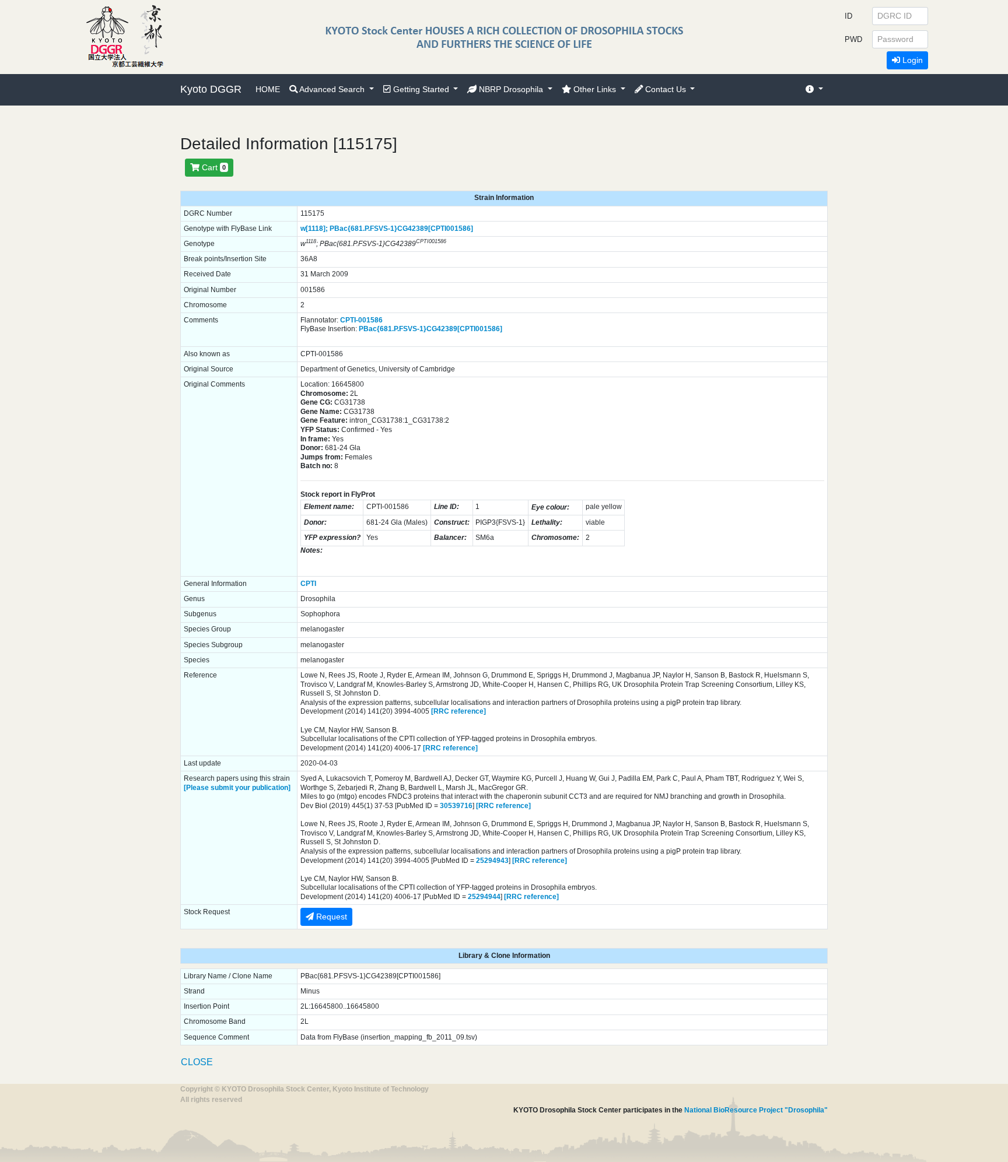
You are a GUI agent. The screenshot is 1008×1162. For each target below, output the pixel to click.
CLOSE (197, 1062)
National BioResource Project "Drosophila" (756, 1110)
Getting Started (421, 89)
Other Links (594, 89)
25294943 (492, 860)
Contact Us (665, 89)
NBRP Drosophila (511, 89)
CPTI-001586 (361, 320)
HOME (268, 89)
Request (330, 916)
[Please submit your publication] (237, 788)
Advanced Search (332, 89)
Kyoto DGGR (211, 89)
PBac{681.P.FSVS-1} (363, 228)
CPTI (308, 584)
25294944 (484, 897)
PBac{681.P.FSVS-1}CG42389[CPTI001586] (430, 329)
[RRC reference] (458, 711)
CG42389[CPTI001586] (435, 228)
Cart (213, 167)
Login (911, 60)
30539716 (456, 806)
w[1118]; (314, 228)
